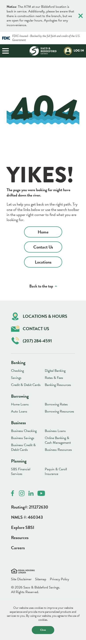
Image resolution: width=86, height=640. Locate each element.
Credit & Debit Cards (26, 384)
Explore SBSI (22, 527)
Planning (18, 461)
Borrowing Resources (59, 411)
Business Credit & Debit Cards (23, 447)
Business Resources (58, 449)
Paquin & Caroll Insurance (56, 471)
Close (43, 630)
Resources (19, 537)
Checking (17, 370)
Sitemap (40, 579)
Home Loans (20, 404)
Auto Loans (19, 411)
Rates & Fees (54, 377)
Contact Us (43, 247)
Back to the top (41, 286)
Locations (43, 262)
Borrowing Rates (56, 404)
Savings (16, 377)
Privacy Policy (59, 579)
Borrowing (20, 396)
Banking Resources (58, 384)
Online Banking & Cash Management (58, 440)
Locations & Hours (45, 316)
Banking (18, 362)
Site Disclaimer (21, 579)
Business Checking (24, 431)
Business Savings (22, 438)
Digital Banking (55, 370)
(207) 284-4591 (37, 340)
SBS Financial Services (20, 471)
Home (43, 232)
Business (18, 423)
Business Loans (55, 431)
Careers (18, 548)
